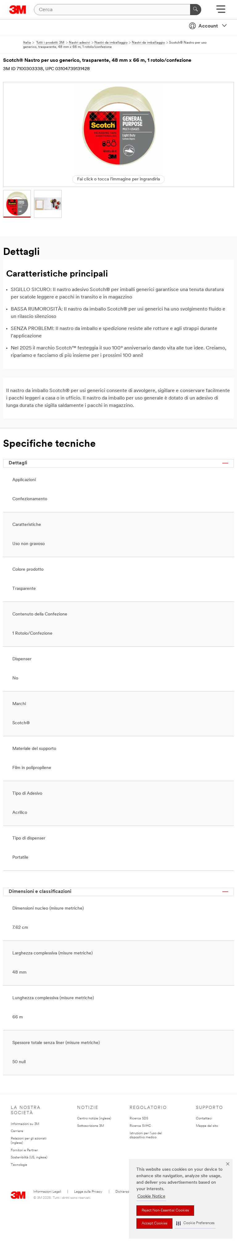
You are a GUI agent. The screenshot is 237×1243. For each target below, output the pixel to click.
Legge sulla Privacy (88, 1192)
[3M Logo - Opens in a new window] (17, 9)
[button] (195, 1223)
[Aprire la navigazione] (220, 11)
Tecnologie (19, 1165)
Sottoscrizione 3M (90, 1126)
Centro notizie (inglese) (94, 1118)
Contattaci (204, 1118)
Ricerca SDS (139, 1118)
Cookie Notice (151, 1196)
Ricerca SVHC (140, 1126)
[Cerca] (195, 9)
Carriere (17, 1131)
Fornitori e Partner (24, 1150)
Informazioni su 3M (25, 1124)
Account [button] (208, 26)
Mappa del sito (207, 1126)
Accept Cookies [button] (154, 1223)
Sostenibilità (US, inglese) (29, 1157)
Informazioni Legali (47, 1192)
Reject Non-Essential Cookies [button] (165, 1210)
